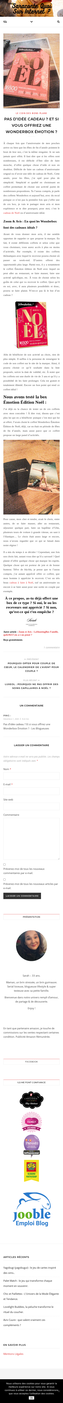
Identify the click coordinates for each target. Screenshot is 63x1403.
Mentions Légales (13, 1353)
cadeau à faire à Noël (21, 582)
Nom (7, 769)
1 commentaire (52, 647)
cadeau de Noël (11, 213)
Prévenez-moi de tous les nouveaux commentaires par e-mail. (24, 871)
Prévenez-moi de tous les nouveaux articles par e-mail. (30, 886)
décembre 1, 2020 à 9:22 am (16, 719)
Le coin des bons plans (31, 113)
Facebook (31, 1061)
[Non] (58, 1391)
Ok (31, 1398)
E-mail (8, 784)
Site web (8, 799)
